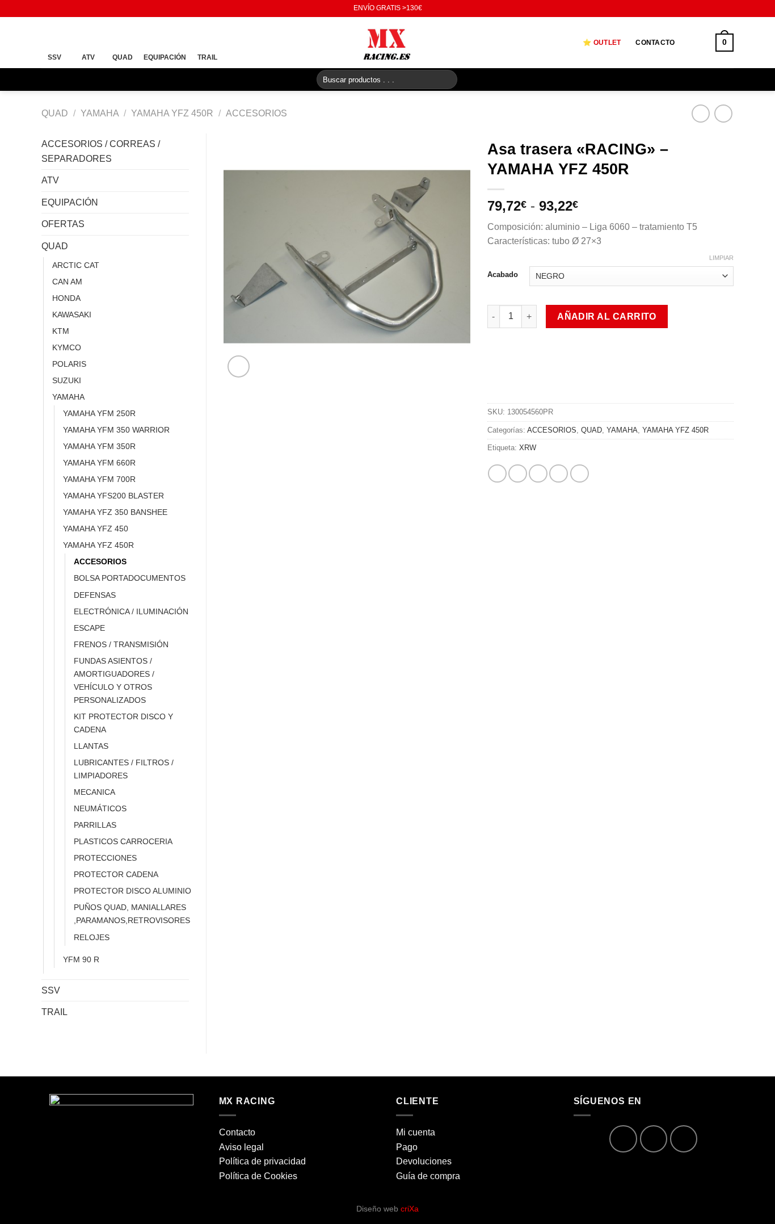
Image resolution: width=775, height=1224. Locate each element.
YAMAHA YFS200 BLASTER (113, 495)
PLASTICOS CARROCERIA (123, 841)
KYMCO (66, 347)
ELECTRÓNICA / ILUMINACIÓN (131, 611)
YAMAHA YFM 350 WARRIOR (116, 429)
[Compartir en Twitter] (517, 473)
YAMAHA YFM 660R (99, 462)
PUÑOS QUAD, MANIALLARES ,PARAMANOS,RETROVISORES (132, 914)
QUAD (54, 113)
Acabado (502, 275)
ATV (50, 180)
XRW (527, 447)
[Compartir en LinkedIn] (579, 473)
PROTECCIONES (105, 857)
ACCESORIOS (256, 113)
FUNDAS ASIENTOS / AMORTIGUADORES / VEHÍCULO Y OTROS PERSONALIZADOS (114, 680)
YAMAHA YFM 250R (99, 413)
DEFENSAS (95, 595)
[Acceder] (695, 42)
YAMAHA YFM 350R (99, 446)
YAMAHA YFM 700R (99, 479)
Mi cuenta (415, 1132)
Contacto (655, 43)
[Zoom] (239, 366)
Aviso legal (241, 1147)
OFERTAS (63, 224)
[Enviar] (446, 79)
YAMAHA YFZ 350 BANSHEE (115, 512)
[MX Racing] (387, 42)
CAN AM (67, 281)
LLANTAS (91, 746)
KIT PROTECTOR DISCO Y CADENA (123, 723)
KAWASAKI (71, 314)
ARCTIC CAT (75, 265)
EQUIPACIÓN (69, 202)
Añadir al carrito (606, 316)
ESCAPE (89, 627)
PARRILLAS (95, 824)
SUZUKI (66, 380)
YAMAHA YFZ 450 (95, 528)
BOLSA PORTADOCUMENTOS (130, 577)
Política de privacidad (262, 1161)
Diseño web (387, 1208)
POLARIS (69, 363)
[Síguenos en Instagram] (57, 8)
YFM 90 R (81, 959)
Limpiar (721, 257)
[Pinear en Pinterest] (558, 473)
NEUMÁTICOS (100, 808)
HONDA (66, 298)
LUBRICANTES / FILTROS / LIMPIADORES (124, 769)
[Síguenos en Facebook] (47, 8)
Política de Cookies (258, 1176)
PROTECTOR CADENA (116, 874)
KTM (60, 331)
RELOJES (91, 937)
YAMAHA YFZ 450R (172, 113)
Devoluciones (424, 1161)
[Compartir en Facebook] (497, 473)
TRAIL (54, 1012)
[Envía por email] (538, 473)
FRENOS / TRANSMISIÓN (121, 644)
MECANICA (94, 792)
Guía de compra (428, 1176)
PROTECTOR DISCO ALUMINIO (132, 890)
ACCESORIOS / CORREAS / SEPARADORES (100, 151)
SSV (50, 990)
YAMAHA (100, 113)
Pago (407, 1147)
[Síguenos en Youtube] (68, 8)
